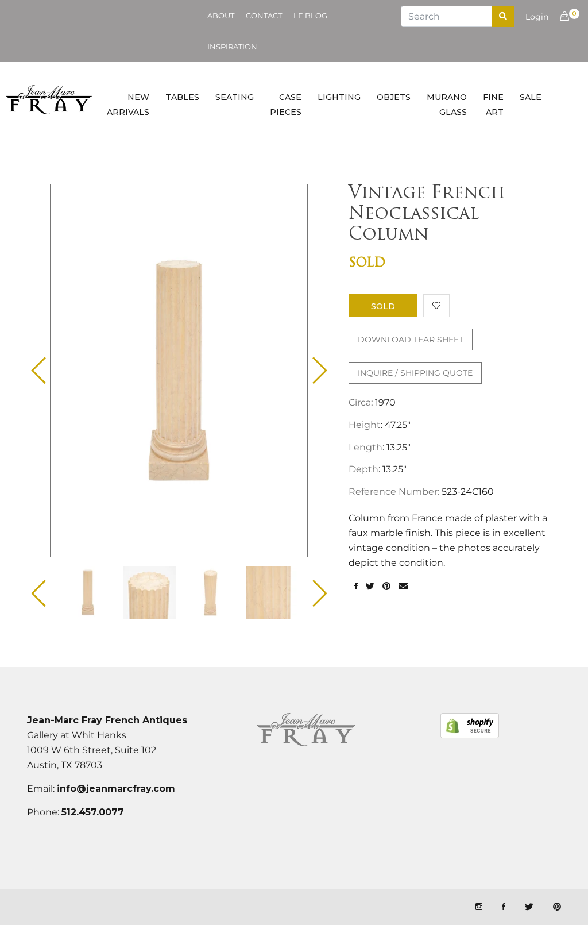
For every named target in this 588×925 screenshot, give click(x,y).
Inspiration (232, 46)
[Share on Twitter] (370, 586)
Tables (182, 97)
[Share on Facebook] (356, 586)
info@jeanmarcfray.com (116, 788)
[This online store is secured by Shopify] (469, 725)
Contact (264, 15)
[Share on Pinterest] (386, 586)
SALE (530, 97)
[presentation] (87, 592)
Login (536, 16)
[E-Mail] (403, 586)
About (220, 15)
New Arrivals (128, 104)
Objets (394, 97)
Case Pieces (285, 104)
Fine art (493, 104)
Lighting (339, 97)
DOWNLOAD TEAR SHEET (410, 339)
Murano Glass (447, 104)
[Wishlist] (436, 305)
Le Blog (310, 15)
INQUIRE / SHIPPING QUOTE (415, 373)
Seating (234, 97)
